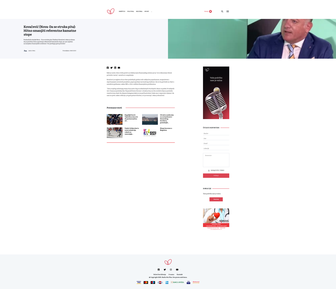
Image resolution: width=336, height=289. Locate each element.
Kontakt (180, 274)
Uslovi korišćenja (159, 274)
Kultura (139, 11)
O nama (171, 274)
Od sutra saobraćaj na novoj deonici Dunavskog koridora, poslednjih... (166, 119)
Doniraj (216, 199)
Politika (130, 11)
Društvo (122, 11)
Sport (146, 11)
